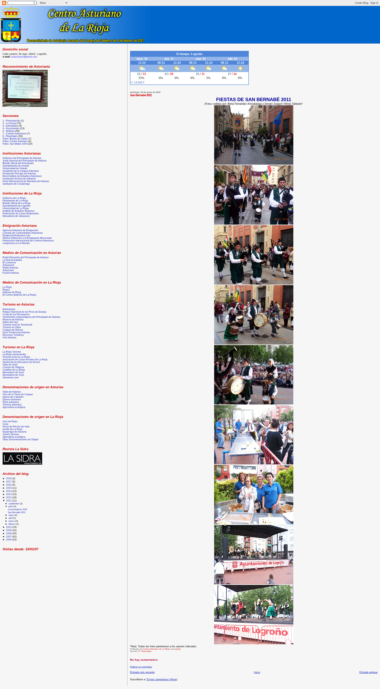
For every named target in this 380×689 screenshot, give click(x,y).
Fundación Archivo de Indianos (19, 178)
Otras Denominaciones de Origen (21, 439)
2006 (9, 539)
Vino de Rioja (10, 421)
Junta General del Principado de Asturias (25, 160)
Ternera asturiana (12, 404)
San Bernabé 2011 (17, 512)
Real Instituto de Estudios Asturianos (22, 176)
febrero (12, 524)
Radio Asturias (10, 267)
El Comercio (9, 262)
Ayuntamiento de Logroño (16, 205)
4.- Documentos (11, 128)
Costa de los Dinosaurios (16, 314)
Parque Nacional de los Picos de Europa (24, 311)
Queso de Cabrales (13, 397)
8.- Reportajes (145, 651)
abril (11, 518)
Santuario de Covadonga (16, 183)
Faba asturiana (11, 402)
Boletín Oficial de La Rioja (16, 203)
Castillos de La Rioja (14, 369)
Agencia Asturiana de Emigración (20, 230)
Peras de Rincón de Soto (16, 426)
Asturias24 (8, 265)
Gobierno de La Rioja (14, 198)
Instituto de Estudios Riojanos (18, 211)
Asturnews (8, 270)
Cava (5, 424)
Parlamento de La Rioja (15, 200)
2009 (9, 530)
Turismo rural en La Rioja (16, 357)
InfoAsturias (9, 309)
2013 (9, 494)
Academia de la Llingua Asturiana (21, 171)
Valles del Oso (10, 322)
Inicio (257, 672)
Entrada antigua (368, 672)
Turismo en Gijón (12, 327)
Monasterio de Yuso (13, 375)
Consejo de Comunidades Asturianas (23, 233)
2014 (9, 491)
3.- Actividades (10, 125)
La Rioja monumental (14, 354)
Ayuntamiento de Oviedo (16, 165)
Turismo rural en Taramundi (17, 324)
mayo (11, 515)
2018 (9, 478)
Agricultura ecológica (14, 407)
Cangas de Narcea (13, 329)
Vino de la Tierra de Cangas (18, 394)
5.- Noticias (9, 131)
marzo (12, 521)
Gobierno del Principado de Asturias (22, 158)
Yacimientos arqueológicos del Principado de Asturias (31, 317)
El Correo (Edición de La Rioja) (19, 294)
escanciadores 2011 (17, 509)
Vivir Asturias (9, 337)
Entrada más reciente (142, 672)
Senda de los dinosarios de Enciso (21, 362)
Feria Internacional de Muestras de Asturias (26, 181)
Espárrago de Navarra (15, 431)
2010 (9, 527)
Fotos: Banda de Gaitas (15, 138)
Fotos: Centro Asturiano (15, 141)
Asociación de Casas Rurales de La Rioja (25, 359)
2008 (9, 533)
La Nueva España (12, 260)
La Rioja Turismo (12, 351)
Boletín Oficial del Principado (18, 163)
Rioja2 (6, 289)
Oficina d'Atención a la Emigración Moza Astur (27, 238)
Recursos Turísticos (13, 335)
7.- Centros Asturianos (14, 133)
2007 (9, 536)
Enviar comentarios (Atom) (162, 679)
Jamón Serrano (11, 434)
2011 (9, 500)
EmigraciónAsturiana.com (16, 235)
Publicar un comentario (141, 667)
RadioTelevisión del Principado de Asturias (26, 257)
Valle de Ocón (10, 364)
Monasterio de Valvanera (16, 216)
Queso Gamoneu (12, 399)
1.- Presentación (11, 120)
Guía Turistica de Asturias (16, 332)
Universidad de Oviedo (15, 168)
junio (11, 506)
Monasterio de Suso (13, 372)
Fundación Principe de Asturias (19, 173)
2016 (9, 484)
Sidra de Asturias (12, 391)
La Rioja (7, 287)
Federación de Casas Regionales (21, 213)
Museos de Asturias (13, 319)
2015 (9, 488)
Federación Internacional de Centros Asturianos (28, 240)
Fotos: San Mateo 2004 (15, 143)
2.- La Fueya (9, 123)
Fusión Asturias (11, 272)
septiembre (14, 503)
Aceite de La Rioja (12, 429)
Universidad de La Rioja (16, 208)
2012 (9, 497)
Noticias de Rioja (12, 292)
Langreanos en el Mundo (16, 243)
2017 (9, 481)
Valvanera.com (11, 377)
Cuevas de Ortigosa (13, 367)
